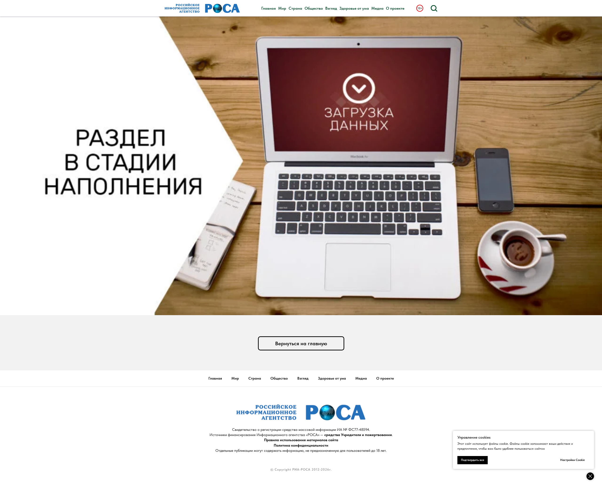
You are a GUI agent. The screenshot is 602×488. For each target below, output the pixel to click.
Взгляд (331, 8)
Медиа (377, 8)
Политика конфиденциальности (301, 445)
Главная (268, 8)
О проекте (395, 8)
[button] (433, 8)
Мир (282, 8)
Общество (314, 8)
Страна (295, 8)
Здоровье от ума (354, 8)
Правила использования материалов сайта (301, 440)
